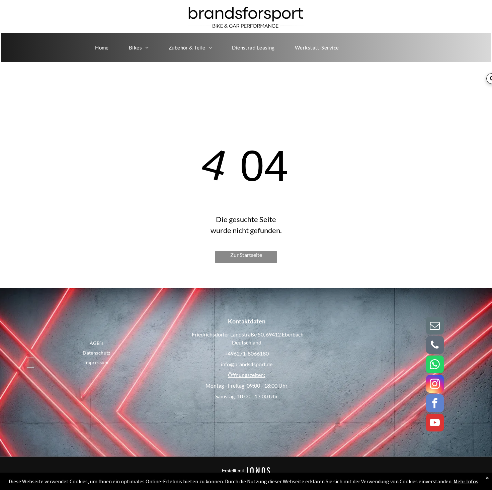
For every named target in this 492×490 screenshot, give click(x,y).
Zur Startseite (246, 255)
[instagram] (435, 384)
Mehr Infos (466, 481)
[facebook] (435, 404)
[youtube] (435, 423)
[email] (435, 326)
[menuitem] (102, 47)
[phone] (435, 346)
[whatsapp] (435, 365)
